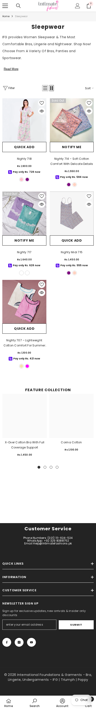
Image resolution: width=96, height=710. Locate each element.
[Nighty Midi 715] (72, 213)
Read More (11, 69)
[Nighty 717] (24, 213)
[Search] (18, 6)
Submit (76, 625)
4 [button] (57, 467)
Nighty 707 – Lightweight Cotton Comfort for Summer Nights (24, 343)
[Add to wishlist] (41, 102)
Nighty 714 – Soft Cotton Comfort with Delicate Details (71, 161)
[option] (24, 427)
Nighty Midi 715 (71, 252)
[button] (45, 88)
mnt (21, 273)
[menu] (5, 6)
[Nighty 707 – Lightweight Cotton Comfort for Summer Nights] (24, 302)
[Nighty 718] (24, 120)
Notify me (72, 147)
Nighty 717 (24, 252)
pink (21, 179)
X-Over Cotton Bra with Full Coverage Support (24, 444)
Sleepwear (21, 16)
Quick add (24, 147)
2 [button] (45, 467)
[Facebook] (6, 642)
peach (74, 184)
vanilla (21, 366)
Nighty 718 (24, 159)
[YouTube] (31, 642)
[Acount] (77, 5)
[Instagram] (19, 642)
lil (27, 273)
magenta (27, 366)
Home (6, 16)
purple (27, 179)
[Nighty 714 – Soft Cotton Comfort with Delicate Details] (72, 120)
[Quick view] (41, 111)
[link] (34, 703)
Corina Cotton (71, 442)
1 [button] (39, 467)
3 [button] (51, 467)
